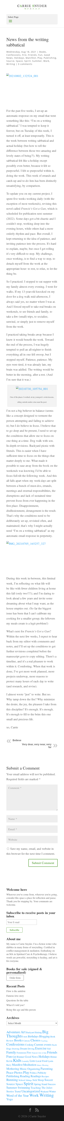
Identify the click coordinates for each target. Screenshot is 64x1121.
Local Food (41, 1061)
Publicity (42, 1072)
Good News (31, 1056)
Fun (40, 54)
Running (12, 1079)
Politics (33, 1072)
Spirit (27, 60)
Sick (34, 1080)
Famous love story (15, 995)
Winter (52, 1091)
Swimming (24, 1087)
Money (39, 1065)
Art (23, 1031)
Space (19, 60)
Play (39, 57)
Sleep (41, 1080)
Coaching (44, 1041)
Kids (17, 1060)
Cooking (29, 1044)
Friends (32, 54)
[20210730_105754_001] (32, 392)
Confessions (13, 54)
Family (11, 1052)
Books (42, 51)
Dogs (8, 1048)
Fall (49, 1048)
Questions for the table (17, 1000)
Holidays (19, 57)
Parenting (47, 1068)
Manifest (31, 57)
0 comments (25, 64)
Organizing (33, 1069)
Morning (45, 1065)
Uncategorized (30, 1091)
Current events (42, 1044)
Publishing (50, 57)
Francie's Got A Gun (39, 1053)
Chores (35, 1040)
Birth (25, 1037)
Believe (17, 740)
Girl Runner (18, 1056)
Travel (18, 1091)
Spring (37, 1084)
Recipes (45, 1076)
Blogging (44, 1036)
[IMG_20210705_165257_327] (32, 557)
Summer (37, 60)
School (21, 1080)
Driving (31, 1048)
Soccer (48, 1080)
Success (52, 1084)
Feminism (21, 1052)
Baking (38, 1032)
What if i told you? (15, 1005)
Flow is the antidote (15, 991)
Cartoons (26, 1040)
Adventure (13, 1032)
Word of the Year (17, 1095)
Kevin (9, 1060)
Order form (15, 977)
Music (23, 1069)
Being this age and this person (21, 1009)
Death (54, 1044)
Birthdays (33, 1036)
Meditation (29, 1064)
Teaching (36, 1087)
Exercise (41, 1048)
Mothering (12, 1069)
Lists (32, 1061)
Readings (36, 1076)
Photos (18, 1072)
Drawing (15, 1048)
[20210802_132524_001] (32, 89)
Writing (10, 64)
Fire (24, 54)
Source (10, 60)
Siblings (29, 1080)
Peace (10, 1072)
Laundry (25, 1061)
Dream (23, 1048)
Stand (44, 1084)
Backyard (30, 1032)
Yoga (9, 1099)
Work (46, 60)
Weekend (44, 1091)
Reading (25, 1076)
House (53, 1056)
